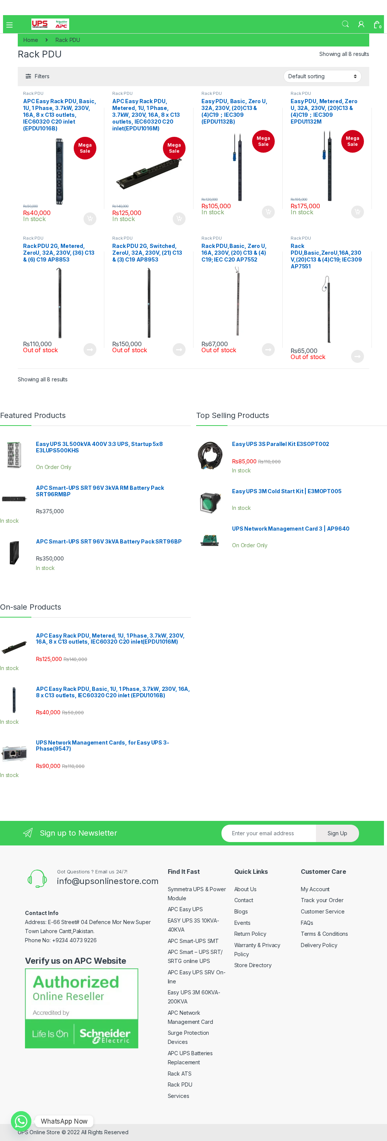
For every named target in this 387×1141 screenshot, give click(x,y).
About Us (245, 889)
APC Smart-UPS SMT (193, 941)
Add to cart (90, 218)
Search (345, 24)
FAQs (307, 923)
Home (30, 40)
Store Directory (253, 965)
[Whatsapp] (21, 1121)
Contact (243, 900)
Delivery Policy (319, 945)
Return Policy (250, 933)
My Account (315, 889)
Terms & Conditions (324, 933)
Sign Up (337, 833)
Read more (90, 349)
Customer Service (323, 911)
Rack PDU (33, 93)
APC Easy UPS (185, 909)
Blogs (241, 911)
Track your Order (322, 900)
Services (178, 1096)
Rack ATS (180, 1073)
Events (242, 923)
